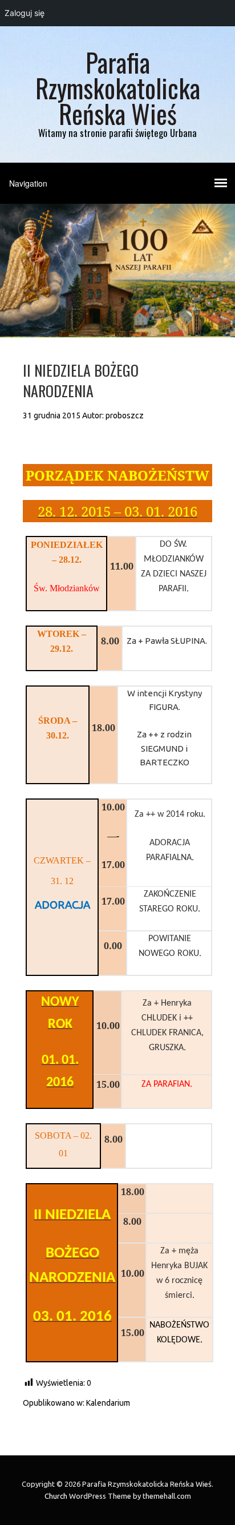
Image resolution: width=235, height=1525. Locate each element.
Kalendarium (108, 1402)
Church (55, 1496)
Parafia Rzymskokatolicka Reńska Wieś (117, 87)
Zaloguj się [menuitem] (24, 13)
